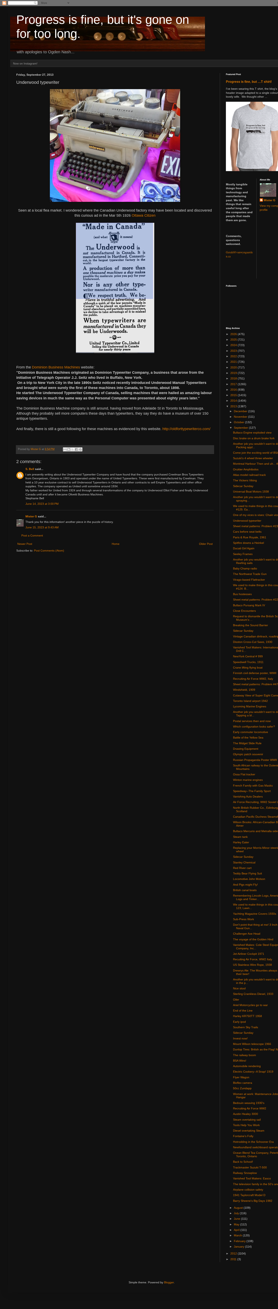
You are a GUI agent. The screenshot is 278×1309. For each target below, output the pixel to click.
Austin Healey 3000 (245, 1114)
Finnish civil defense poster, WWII (254, 673)
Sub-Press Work (243, 919)
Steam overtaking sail (247, 1119)
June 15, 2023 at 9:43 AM (42, 527)
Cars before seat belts (247, 531)
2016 (234, 389)
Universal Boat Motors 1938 (251, 491)
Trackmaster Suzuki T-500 (250, 1167)
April (237, 1229)
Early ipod (239, 1021)
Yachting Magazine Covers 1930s (254, 913)
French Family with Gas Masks (253, 785)
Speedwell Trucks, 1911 (248, 662)
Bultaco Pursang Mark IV (249, 605)
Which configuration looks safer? (254, 726)
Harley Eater (241, 842)
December (241, 411)
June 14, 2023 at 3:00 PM (42, 503)
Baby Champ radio (245, 568)
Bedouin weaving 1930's (248, 1103)
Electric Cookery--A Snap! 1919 (253, 1071)
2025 (234, 339)
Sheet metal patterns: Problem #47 (255, 684)
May (237, 1224)
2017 (234, 384)
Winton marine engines (248, 779)
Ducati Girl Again (243, 548)
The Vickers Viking (245, 480)
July (237, 1213)
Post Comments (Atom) (49, 550)
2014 (234, 400)
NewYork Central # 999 (248, 656)
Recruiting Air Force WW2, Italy (253, 678)
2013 (234, 406)
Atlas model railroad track (249, 474)
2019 (234, 373)
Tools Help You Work (246, 1125)
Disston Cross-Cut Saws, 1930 (252, 642)
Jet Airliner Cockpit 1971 (248, 953)
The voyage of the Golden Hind (253, 939)
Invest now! (240, 1038)
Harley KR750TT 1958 (247, 1016)
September (241, 427)
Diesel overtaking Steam (248, 1130)
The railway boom (244, 1055)
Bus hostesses (242, 594)
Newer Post (24, 543)
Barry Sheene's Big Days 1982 (252, 1200)
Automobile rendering (247, 1066)
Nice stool (239, 988)
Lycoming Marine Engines (249, 706)
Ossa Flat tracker (244, 774)
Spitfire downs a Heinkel (248, 542)
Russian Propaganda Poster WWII (255, 760)
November (241, 416)
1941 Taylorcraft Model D (249, 1195)
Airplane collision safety (248, 1189)
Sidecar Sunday (243, 486)
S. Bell (29, 469)
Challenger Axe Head (246, 933)
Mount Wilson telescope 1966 (252, 1044)
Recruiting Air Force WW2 (249, 1108)
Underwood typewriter (247, 520)
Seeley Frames (243, 554)
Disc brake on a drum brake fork (254, 438)
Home (115, 543)
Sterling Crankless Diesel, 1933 (253, 993)
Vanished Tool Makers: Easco (252, 1178)
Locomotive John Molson (249, 879)
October (239, 422)
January (239, 1246)
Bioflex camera (242, 1082)
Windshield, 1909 (244, 689)
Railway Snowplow (245, 1173)
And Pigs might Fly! (245, 884)
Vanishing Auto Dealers (248, 796)
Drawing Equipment (245, 748)
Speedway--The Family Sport (252, 791)
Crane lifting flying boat (248, 667)
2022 (234, 356)
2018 (234, 378)
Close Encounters (244, 610)
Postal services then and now (252, 721)
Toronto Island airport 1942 (250, 701)
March (238, 1235)
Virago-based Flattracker (249, 579)
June (237, 1218)
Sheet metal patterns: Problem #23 (255, 526)
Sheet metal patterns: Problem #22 (255, 599)
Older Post (206, 543)
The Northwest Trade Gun (250, 574)
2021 (234, 361)
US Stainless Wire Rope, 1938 (252, 964)
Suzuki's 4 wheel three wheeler (253, 458)
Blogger (169, 1282)
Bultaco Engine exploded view (252, 432)
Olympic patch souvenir (248, 754)
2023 (234, 350)
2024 (234, 345)
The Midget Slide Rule (247, 743)
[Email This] (65, 449)
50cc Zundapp (242, 1088)
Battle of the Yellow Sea (248, 737)
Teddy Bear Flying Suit (247, 873)
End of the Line (243, 1010)
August (239, 1207)
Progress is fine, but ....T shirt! (249, 81)
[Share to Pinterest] (80, 449)
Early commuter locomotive (250, 732)
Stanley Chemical (244, 862)
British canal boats (245, 890)
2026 (234, 334)
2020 (234, 367)
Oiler (236, 999)
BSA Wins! (239, 1060)
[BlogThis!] (69, 449)
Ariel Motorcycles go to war (250, 1005)
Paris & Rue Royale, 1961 (249, 537)
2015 (234, 395)
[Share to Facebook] (76, 449)
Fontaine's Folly (243, 1136)
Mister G (31, 516)
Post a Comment (32, 535)
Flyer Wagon (241, 1077)
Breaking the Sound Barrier (250, 625)
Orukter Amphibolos (245, 469)
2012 (234, 1253)
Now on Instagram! (25, 63)
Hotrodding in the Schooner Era (253, 1141)
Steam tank (240, 836)
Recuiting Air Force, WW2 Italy (252, 959)
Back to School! (243, 1161)
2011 (233, 1259)
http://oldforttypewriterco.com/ (186, 429)
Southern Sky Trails (245, 1027)
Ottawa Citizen (143, 215)
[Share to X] (73, 449)
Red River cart (242, 868)
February (240, 1241)
